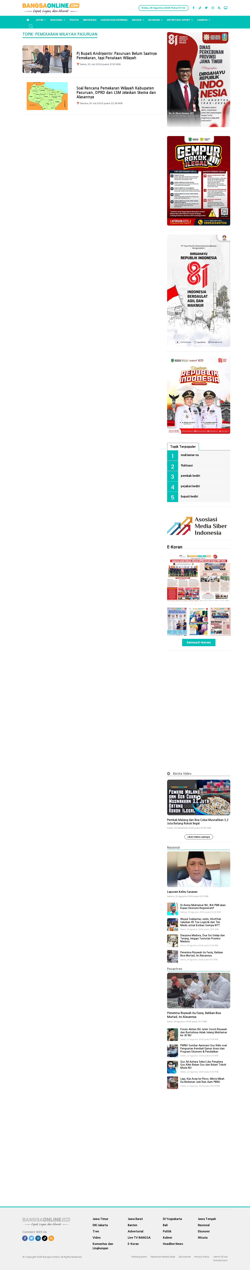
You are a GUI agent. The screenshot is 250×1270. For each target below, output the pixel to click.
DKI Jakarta (100, 1225)
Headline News (173, 1243)
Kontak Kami (220, 1260)
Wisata (203, 1237)
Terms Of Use (220, 1256)
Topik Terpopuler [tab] (183, 446)
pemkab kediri (190, 475)
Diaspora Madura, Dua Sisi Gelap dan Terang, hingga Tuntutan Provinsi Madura (202, 938)
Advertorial (135, 1231)
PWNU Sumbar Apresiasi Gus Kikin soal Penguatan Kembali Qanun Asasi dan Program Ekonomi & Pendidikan (203, 1048)
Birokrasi (89, 20)
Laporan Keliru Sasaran (182, 891)
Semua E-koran (199, 642)
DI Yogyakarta (172, 1218)
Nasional (56, 20)
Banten (132, 1225)
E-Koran (174, 547)
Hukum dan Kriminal (114, 20)
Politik (74, 20)
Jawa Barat (135, 1218)
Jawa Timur (100, 1218)
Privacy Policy (201, 1256)
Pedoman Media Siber (163, 1256)
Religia (136, 20)
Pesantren (174, 968)
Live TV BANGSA (139, 1237)
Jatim (39, 20)
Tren (96, 1231)
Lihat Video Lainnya (199, 836)
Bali (165, 1225)
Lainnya (202, 20)
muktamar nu (190, 454)
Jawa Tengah (207, 1218)
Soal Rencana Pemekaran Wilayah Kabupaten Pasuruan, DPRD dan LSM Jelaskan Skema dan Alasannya (116, 92)
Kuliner (167, 1237)
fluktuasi (187, 465)
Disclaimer (185, 1256)
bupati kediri (189, 496)
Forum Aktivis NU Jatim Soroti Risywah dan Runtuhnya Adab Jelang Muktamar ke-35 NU (203, 1032)
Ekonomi (154, 20)
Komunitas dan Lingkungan (103, 1246)
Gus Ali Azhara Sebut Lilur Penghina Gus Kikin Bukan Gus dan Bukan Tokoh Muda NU (203, 1064)
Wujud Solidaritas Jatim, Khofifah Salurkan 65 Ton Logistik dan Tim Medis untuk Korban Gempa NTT (200, 922)
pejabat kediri (190, 486)
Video (97, 1237)
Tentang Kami (139, 1256)
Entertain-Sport (178, 20)
